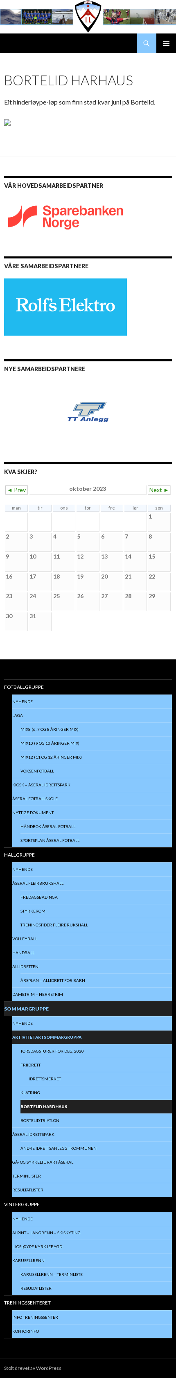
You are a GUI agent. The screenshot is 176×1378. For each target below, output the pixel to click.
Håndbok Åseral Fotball (47, 826)
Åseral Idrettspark (33, 1134)
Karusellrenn (28, 1260)
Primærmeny (166, 43)
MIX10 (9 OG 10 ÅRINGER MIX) (49, 743)
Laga (17, 715)
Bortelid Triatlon (39, 1120)
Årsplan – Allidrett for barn (52, 980)
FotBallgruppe (24, 687)
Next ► (159, 489)
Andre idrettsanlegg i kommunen (58, 1148)
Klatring (30, 1092)
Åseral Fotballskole (35, 798)
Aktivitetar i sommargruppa (46, 1037)
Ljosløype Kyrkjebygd (37, 1246)
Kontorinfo (25, 1331)
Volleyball (24, 938)
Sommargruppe (26, 1009)
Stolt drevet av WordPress (32, 1368)
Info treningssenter (35, 1317)
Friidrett (30, 1064)
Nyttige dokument (33, 812)
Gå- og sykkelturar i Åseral (42, 1162)
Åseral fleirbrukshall (37, 883)
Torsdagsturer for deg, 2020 (52, 1051)
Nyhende (22, 701)
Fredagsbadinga (39, 897)
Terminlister (26, 1175)
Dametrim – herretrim (37, 994)
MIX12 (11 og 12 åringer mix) (51, 757)
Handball (23, 952)
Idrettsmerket (45, 1078)
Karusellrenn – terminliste (51, 1274)
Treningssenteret (27, 1303)
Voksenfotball (37, 770)
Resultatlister (27, 1189)
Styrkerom (32, 910)
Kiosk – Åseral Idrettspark (41, 784)
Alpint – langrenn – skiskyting (46, 1232)
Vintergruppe (22, 1204)
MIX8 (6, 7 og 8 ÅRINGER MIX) (49, 729)
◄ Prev (16, 489)
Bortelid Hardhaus (43, 1106)
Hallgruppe (19, 855)
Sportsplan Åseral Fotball (49, 840)
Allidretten (25, 966)
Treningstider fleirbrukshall (54, 924)
